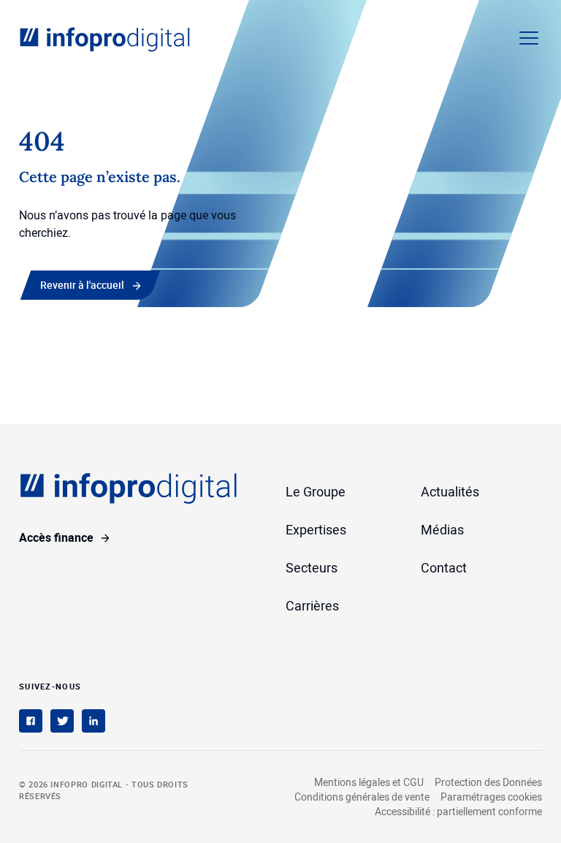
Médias (442, 529)
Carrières (312, 605)
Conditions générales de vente (362, 797)
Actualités (450, 491)
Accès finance (56, 537)
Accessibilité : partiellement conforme (458, 811)
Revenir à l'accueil (82, 285)
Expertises (316, 529)
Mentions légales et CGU (369, 782)
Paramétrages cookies (491, 797)
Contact (444, 567)
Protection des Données (488, 782)
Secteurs (311, 567)
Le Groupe (316, 491)
